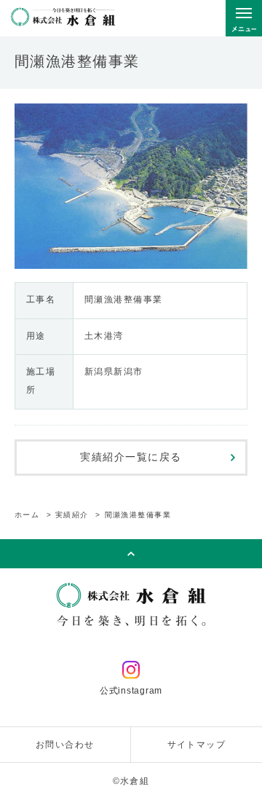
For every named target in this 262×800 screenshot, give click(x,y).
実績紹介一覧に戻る (131, 457)
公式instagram (131, 691)
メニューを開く (244, 18)
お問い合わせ (65, 745)
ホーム (27, 515)
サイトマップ (196, 745)
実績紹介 (72, 515)
